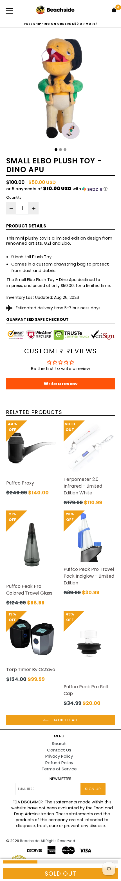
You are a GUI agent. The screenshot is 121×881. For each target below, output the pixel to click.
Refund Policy (59, 763)
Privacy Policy (59, 756)
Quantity (13, 197)
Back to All (64, 720)
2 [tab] (60, 149)
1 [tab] (56, 149)
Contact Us (59, 750)
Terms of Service (59, 769)
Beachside (30, 840)
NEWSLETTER (60, 779)
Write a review (61, 383)
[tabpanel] (60, 89)
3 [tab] (65, 149)
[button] (60, 189)
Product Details (26, 226)
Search (59, 743)
